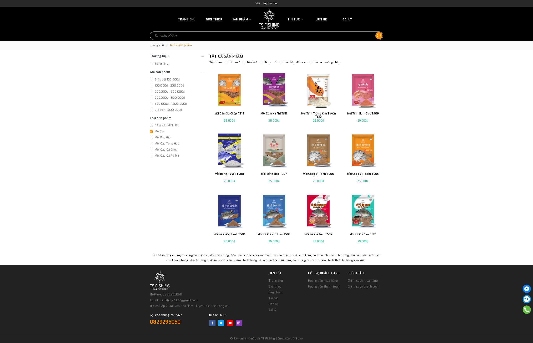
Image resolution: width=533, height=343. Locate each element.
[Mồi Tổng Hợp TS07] (274, 149)
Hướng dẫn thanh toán (323, 287)
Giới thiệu (214, 19)
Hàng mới (270, 62)
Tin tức (294, 19)
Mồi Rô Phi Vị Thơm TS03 (274, 234)
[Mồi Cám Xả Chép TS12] (229, 89)
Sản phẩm (240, 19)
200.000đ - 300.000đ (169, 91)
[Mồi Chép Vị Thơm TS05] (363, 149)
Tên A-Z (234, 62)
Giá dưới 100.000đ (167, 79)
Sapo (299, 338)
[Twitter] (221, 323)
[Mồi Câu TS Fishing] (269, 19)
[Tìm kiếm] (378, 35)
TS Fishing (161, 63)
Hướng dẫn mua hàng (323, 281)
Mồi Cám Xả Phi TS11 (274, 113)
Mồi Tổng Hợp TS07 (274, 174)
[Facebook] (212, 323)
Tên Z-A (252, 62)
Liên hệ (321, 19)
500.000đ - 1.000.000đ (170, 104)
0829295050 (172, 295)
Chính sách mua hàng (363, 281)
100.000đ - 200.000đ (169, 85)
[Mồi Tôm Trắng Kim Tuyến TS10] (318, 89)
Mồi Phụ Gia (162, 137)
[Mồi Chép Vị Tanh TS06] (318, 149)
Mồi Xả (159, 131)
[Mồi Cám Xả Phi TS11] (274, 89)
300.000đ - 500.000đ (169, 97)
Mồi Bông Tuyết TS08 (229, 174)
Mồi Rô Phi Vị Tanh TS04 (229, 234)
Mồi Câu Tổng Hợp (166, 143)
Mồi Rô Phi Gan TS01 (363, 234)
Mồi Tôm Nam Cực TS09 (363, 113)
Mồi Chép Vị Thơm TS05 (363, 174)
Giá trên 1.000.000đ (168, 110)
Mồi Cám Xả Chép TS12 (229, 113)
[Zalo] (527, 299)
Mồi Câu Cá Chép (166, 149)
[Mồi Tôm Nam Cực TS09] (363, 89)
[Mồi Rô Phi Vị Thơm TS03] (274, 210)
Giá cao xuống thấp (327, 62)
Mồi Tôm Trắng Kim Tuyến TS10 (318, 115)
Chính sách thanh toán (363, 287)
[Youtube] (230, 323)
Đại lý (347, 19)
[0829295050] (527, 309)
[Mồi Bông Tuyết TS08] (229, 149)
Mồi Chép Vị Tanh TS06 (318, 174)
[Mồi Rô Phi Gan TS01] (363, 210)
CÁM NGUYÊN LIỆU (166, 125)
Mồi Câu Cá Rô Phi (166, 155)
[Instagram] (239, 323)
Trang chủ (187, 19)
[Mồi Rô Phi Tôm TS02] (318, 210)
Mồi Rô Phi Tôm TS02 (318, 234)
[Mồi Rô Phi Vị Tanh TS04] (229, 210)
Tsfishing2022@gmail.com (179, 300)
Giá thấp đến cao (295, 62)
